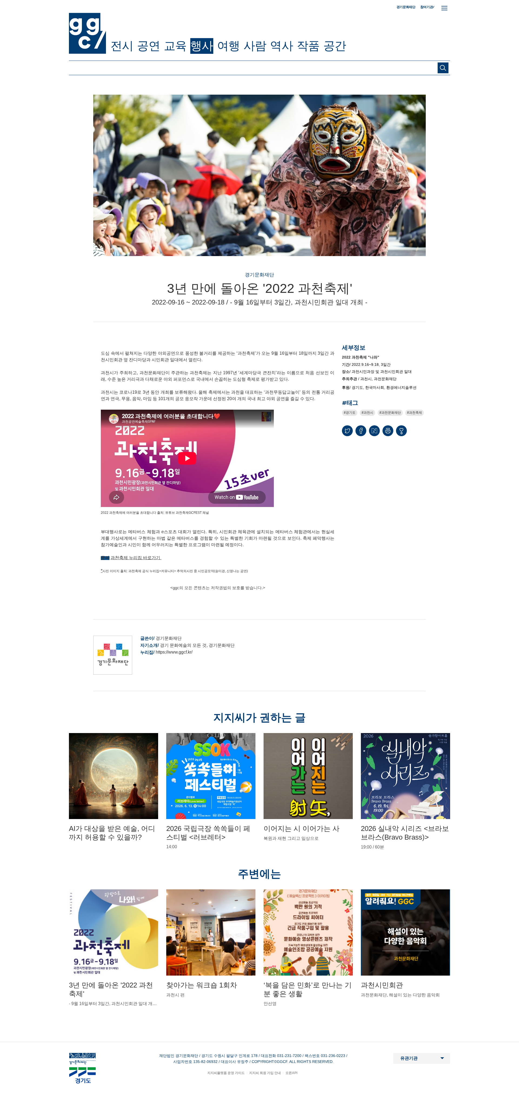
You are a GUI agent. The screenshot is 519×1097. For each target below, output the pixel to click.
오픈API (291, 1073)
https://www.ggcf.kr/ (174, 652)
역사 (281, 45)
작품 (308, 45)
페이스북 (360, 430)
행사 (201, 45)
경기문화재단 (406, 7)
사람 (255, 45)
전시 (122, 45)
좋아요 (401, 433)
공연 (148, 45)
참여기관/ (427, 7)
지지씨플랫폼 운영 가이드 (226, 1073)
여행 (228, 45)
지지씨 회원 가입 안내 (265, 1073)
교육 (175, 45)
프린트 (387, 430)
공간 (334, 45)
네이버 (374, 430)
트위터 (347, 430)
